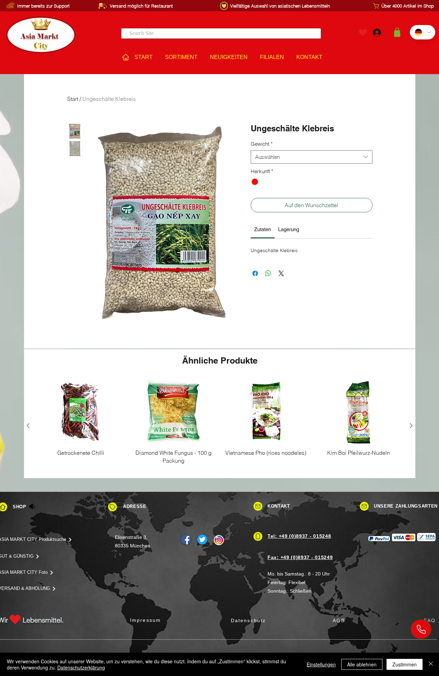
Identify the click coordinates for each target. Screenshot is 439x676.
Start (72, 98)
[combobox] (311, 157)
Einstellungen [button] (321, 664)
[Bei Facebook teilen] (255, 273)
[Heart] (363, 32)
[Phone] (421, 629)
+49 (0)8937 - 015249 (307, 557)
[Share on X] (281, 273)
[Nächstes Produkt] (411, 426)
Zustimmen (404, 664)
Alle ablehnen (362, 664)
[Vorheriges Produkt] (28, 426)
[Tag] (112, 506)
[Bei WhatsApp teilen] (268, 273)
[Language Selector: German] (422, 32)
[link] (262, 229)
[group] (219, 426)
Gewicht (262, 144)
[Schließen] (431, 664)
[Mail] (257, 506)
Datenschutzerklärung (81, 667)
